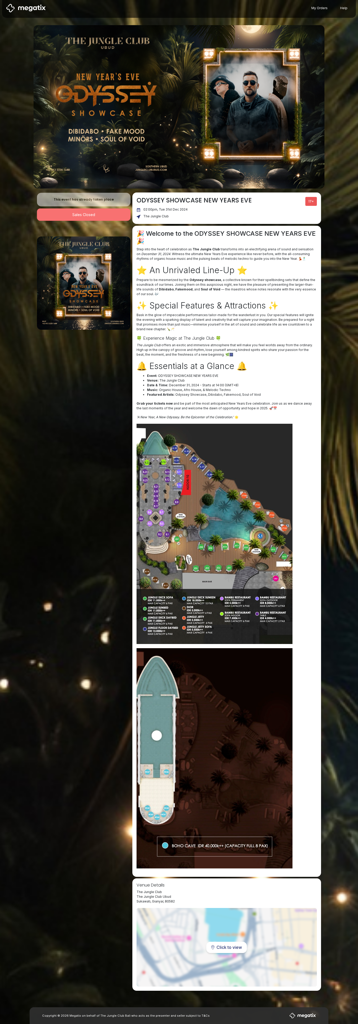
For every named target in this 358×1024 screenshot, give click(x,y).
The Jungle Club (156, 216)
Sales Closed (83, 214)
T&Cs (206, 1015)
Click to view (229, 947)
